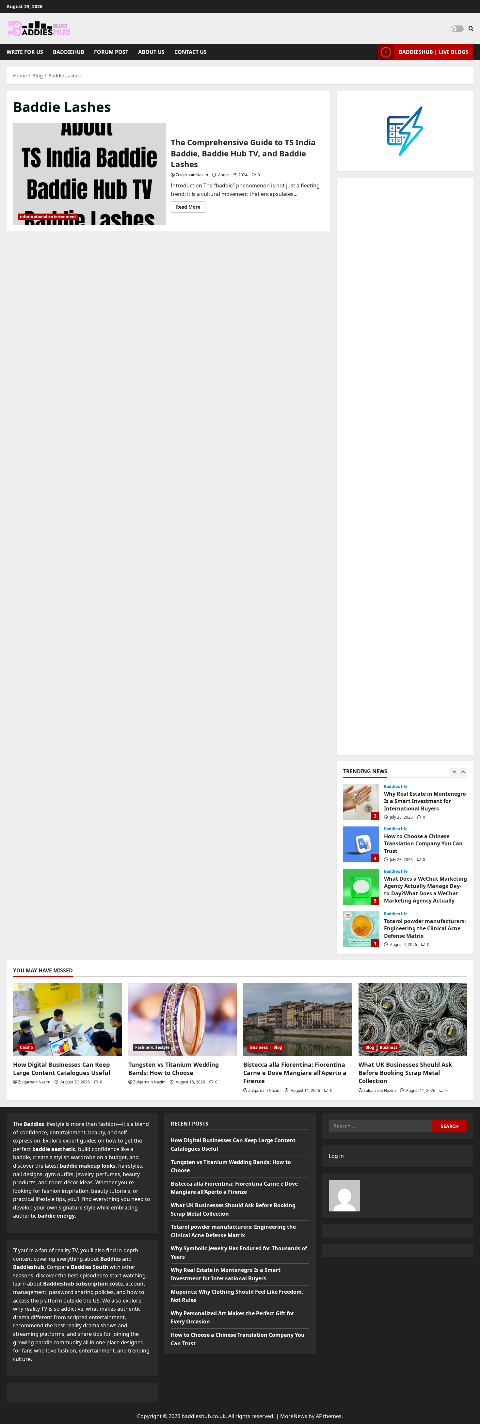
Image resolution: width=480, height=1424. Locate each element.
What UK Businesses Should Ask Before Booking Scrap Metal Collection (405, 1073)
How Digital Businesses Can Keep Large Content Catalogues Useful (61, 1069)
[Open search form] (471, 28)
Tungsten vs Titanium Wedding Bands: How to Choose (173, 1069)
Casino (26, 1047)
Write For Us (25, 52)
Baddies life (396, 787)
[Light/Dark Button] (457, 28)
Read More (190, 208)
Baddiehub (68, 52)
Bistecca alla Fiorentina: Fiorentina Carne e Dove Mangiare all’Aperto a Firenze (294, 1073)
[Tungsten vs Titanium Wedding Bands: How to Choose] (182, 1019)
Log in (336, 1156)
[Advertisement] (405, 466)
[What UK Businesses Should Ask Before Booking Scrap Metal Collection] (413, 1019)
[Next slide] (463, 772)
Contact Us (190, 52)
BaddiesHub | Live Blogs (434, 52)
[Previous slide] (454, 772)
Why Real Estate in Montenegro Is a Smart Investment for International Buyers (361, 802)
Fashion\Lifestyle (152, 1047)
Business (259, 1047)
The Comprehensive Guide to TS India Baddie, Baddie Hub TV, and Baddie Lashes (89, 174)
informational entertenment (48, 216)
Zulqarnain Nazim (192, 175)
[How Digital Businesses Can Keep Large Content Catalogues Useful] (67, 1019)
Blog (277, 1047)
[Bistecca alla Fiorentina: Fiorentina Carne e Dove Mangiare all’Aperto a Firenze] (297, 1019)
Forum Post (111, 52)
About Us (151, 52)
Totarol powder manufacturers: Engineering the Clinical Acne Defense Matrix (361, 929)
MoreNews (293, 1416)
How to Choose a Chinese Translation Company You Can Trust (361, 844)
